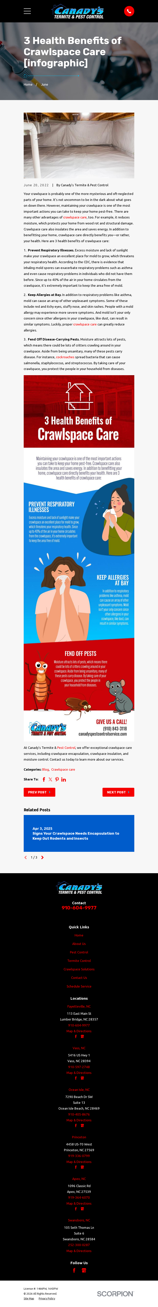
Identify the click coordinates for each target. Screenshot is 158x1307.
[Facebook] (74, 1270)
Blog (45, 769)
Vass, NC (79, 1048)
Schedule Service (79, 986)
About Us (79, 943)
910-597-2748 (79, 1067)
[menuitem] (29, 1298)
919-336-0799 (79, 1156)
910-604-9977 (79, 908)
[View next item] (42, 857)
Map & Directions (79, 1031)
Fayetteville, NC (79, 1006)
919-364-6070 (79, 1197)
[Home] (77, 11)
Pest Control (66, 747)
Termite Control (79, 960)
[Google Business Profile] (84, 1270)
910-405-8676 (79, 1114)
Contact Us (79, 977)
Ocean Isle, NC (79, 1089)
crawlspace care (75, 217)
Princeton (79, 1137)
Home (79, 935)
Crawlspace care (63, 769)
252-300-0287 (79, 1245)
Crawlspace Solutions (79, 969)
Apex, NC (79, 1179)
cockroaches (65, 357)
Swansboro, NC (79, 1220)
